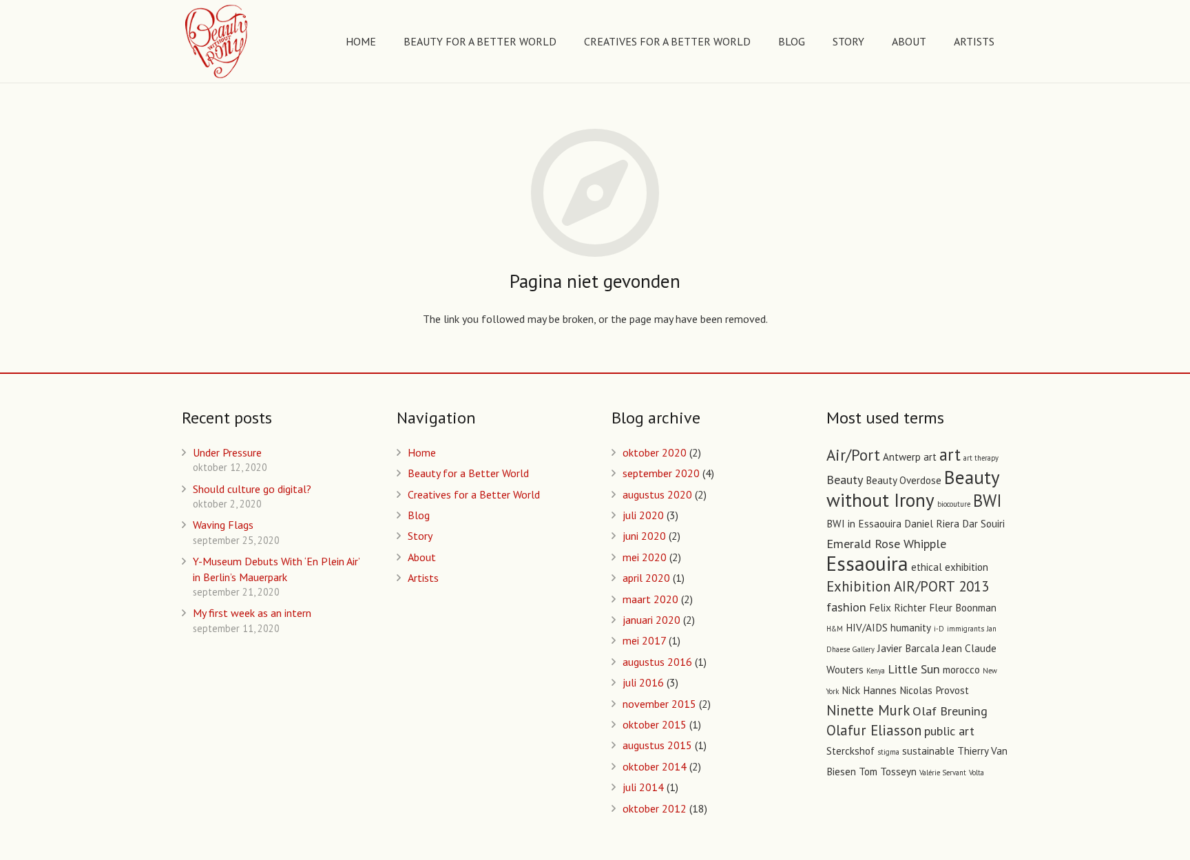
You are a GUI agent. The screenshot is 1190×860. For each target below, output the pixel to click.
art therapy (981, 458)
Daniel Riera (931, 523)
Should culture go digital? (252, 489)
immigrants (965, 628)
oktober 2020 (655, 452)
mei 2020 (645, 557)
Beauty (844, 479)
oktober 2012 (655, 808)
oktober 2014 (655, 766)
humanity (910, 627)
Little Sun (914, 668)
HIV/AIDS (867, 627)
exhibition (966, 567)
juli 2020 (643, 515)
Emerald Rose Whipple (886, 543)
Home (422, 452)
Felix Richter (897, 607)
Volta (976, 772)
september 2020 (661, 473)
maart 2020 (650, 599)
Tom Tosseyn (888, 771)
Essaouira (867, 563)
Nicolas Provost (934, 690)
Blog (419, 515)
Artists (423, 578)
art (950, 454)
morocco (961, 669)
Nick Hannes (869, 690)
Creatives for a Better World (474, 494)
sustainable (928, 750)
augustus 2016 (657, 662)
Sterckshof (850, 750)
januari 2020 (651, 620)
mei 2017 (644, 640)
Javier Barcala (908, 648)
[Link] (217, 41)
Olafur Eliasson (873, 730)
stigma (888, 752)
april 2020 (646, 578)
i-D (939, 628)
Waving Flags (223, 525)
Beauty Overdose (903, 480)
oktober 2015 (655, 724)
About (422, 557)
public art (949, 730)
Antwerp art (910, 456)
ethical (926, 567)
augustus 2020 (657, 494)
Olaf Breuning (950, 710)
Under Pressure (227, 452)
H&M (834, 628)
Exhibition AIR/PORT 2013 (907, 586)
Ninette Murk (868, 710)
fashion (846, 606)
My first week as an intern (252, 613)
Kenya (875, 670)
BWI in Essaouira (863, 523)
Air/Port (853, 455)
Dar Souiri (983, 523)
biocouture (953, 504)
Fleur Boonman (962, 607)
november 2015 (659, 704)
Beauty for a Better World (468, 473)
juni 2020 (644, 536)
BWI (987, 501)
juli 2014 (643, 787)
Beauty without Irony (912, 488)
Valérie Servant (942, 772)
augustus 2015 (657, 745)
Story (420, 536)
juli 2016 (643, 682)
